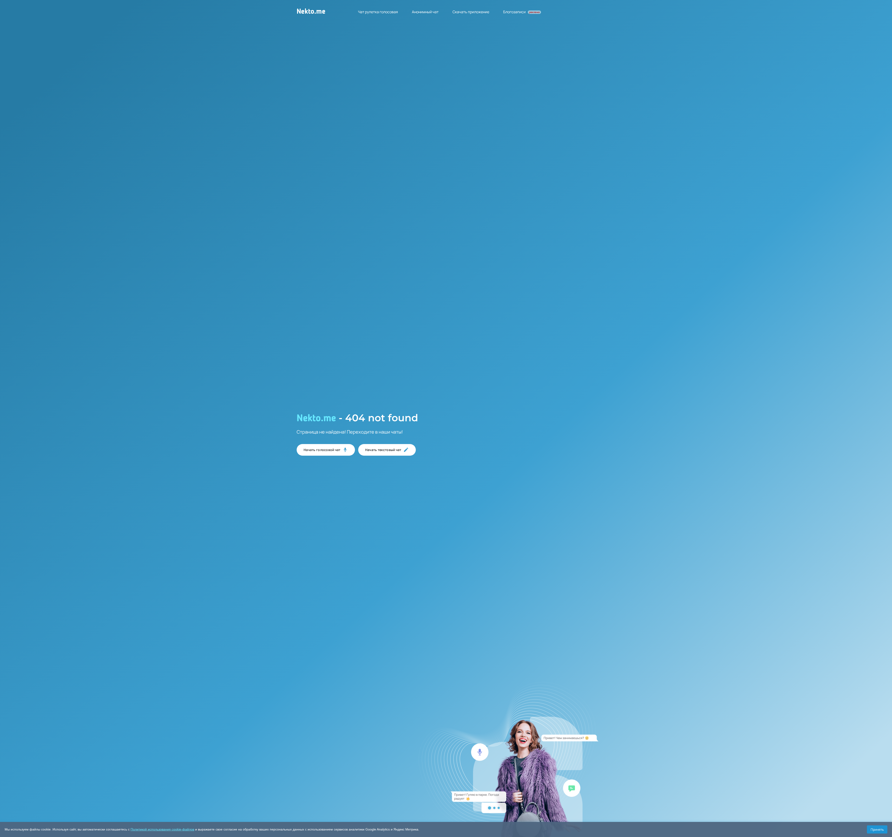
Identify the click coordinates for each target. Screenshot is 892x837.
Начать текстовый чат (383, 450)
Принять (877, 829)
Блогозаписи (521, 11)
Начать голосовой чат (322, 450)
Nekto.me (311, 11)
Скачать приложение (471, 11)
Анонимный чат (425, 11)
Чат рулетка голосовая (378, 11)
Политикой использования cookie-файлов (162, 829)
